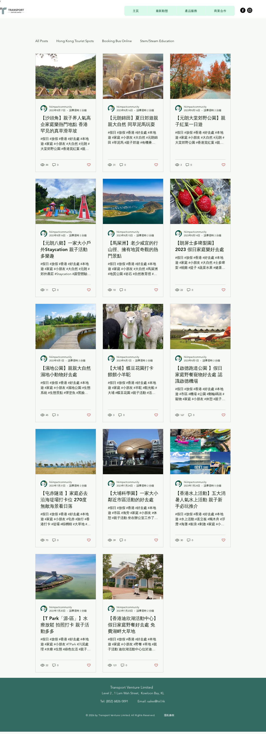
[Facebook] (242, 10)
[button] (191, 11)
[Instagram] (249, 10)
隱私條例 (169, 715)
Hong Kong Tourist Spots (75, 41)
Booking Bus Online (117, 41)
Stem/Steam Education (157, 41)
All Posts (41, 41)
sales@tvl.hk (156, 701)
